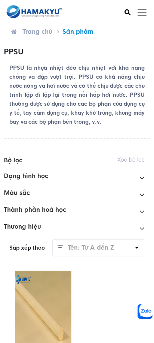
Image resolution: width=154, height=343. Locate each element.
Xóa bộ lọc (131, 159)
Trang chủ (37, 32)
